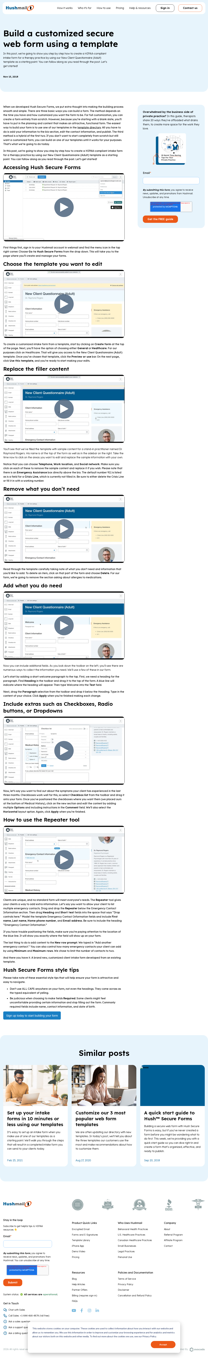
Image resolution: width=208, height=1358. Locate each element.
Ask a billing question (19, 1333)
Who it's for (84, 8)
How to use (104, 8)
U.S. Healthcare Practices (131, 1234)
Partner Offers (79, 1289)
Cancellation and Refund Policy (135, 1295)
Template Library (81, 1240)
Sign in (165, 8)
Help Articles (78, 1284)
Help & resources (140, 8)
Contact (168, 1245)
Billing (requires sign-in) (84, 1295)
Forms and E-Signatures (85, 1234)
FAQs (75, 1301)
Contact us (190, 8)
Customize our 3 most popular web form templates (101, 1118)
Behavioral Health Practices (133, 1229)
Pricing (120, 8)
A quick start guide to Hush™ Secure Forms (169, 1115)
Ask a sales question (19, 1321)
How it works (65, 8)
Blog (74, 1278)
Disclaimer (123, 1289)
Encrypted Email (81, 1229)
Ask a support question (20, 1327)
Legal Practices (126, 1251)
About (167, 1229)
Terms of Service (127, 1278)
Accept (163, 1344)
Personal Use (125, 1257)
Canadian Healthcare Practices (135, 1240)
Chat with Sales (16, 1309)
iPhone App (78, 1245)
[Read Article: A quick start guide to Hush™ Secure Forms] (144, 1067)
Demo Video (78, 1251)
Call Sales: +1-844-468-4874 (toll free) (28, 1315)
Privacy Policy (125, 1284)
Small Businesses (127, 1245)
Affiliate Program (173, 1240)
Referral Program (173, 1234)
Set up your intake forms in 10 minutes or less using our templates (35, 1118)
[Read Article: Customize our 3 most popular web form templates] (104, 1105)
